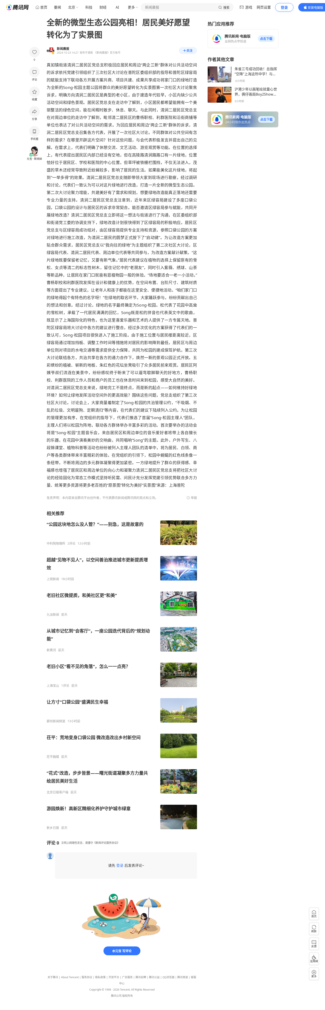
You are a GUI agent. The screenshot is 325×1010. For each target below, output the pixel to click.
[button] (266, 38)
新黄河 (51, 650)
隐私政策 (100, 977)
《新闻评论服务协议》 (106, 843)
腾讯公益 (154, 977)
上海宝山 (53, 685)
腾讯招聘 (141, 977)
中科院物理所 (56, 543)
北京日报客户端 (57, 792)
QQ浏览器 (168, 977)
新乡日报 (53, 827)
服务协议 (87, 977)
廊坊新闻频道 (56, 721)
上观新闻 (53, 578)
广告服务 (127, 977)
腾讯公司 (116, 996)
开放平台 (114, 977)
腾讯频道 (182, 977)
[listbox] (122, 670)
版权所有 (127, 996)
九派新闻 (53, 614)
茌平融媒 (53, 756)
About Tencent (70, 977)
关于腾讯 (53, 977)
